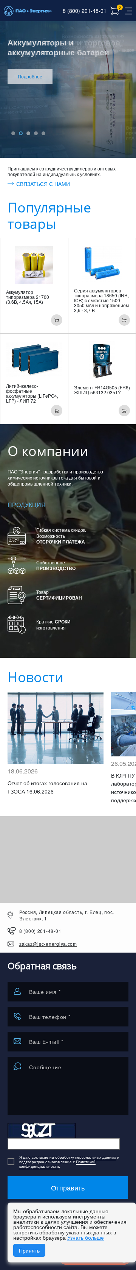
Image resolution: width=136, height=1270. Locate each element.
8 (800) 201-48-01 (85, 10)
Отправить (68, 1187)
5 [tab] (43, 133)
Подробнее (30, 76)
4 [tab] (36, 133)
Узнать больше (85, 1237)
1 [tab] (13, 133)
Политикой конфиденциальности (57, 1164)
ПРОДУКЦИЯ (27, 505)
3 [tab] (28, 133)
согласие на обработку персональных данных (74, 1157)
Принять (29, 1250)
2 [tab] (21, 133)
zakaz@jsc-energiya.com (48, 944)
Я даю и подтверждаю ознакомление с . (69, 1161)
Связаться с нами (43, 184)
